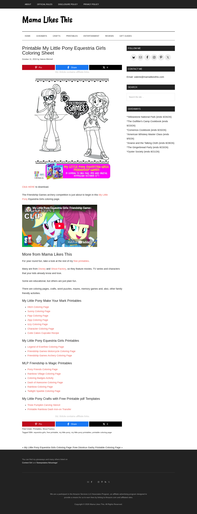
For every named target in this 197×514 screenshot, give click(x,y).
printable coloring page (102, 432)
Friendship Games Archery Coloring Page (49, 355)
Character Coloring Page (40, 328)
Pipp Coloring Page (37, 315)
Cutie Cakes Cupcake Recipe (43, 333)
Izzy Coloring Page (37, 324)
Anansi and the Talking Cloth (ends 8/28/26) (151, 143)
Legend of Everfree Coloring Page (45, 346)
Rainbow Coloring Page (40, 386)
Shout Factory (58, 268)
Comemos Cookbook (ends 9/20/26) (147, 130)
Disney (42, 268)
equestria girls (40, 432)
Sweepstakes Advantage (46, 463)
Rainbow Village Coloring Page (44, 373)
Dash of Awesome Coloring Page (45, 382)
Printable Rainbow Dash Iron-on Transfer (49, 409)
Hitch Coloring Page (38, 307)
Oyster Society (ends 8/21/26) (143, 151)
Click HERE (28, 187)
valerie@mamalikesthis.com (149, 77)
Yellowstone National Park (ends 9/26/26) (150, 117)
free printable (52, 432)
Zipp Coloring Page (37, 320)
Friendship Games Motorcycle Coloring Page (51, 351)
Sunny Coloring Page (38, 311)
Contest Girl (27, 463)
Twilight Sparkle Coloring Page (43, 391)
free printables (81, 261)
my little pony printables (81, 432)
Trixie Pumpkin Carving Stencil (43, 405)
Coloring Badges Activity (40, 378)
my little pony (64, 432)
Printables (37, 429)
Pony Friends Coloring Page (42, 369)
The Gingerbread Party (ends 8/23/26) (148, 147)
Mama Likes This (47, 20)
